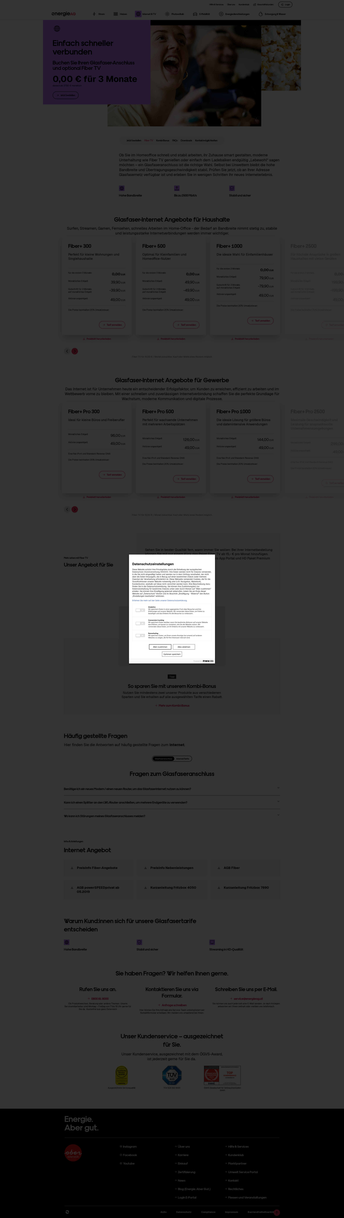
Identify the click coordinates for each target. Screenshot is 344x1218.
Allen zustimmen (160, 647)
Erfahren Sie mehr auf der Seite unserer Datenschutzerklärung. (159, 600)
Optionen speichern (172, 654)
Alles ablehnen (184, 647)
